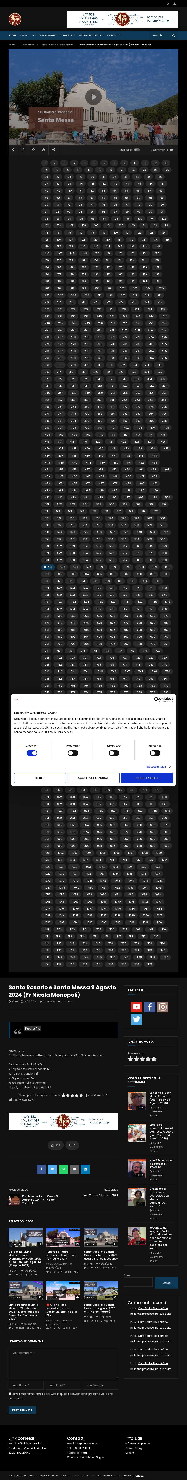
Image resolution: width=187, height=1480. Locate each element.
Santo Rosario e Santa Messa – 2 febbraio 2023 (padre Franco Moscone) (101, 1255)
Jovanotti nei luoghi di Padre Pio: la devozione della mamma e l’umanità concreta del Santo (161, 1238)
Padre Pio (32, 1028)
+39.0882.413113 (81, 1448)
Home (12, 35)
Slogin (139, 1475)
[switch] (73, 753)
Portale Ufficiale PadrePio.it (26, 1443)
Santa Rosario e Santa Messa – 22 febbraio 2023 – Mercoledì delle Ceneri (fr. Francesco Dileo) (24, 1312)
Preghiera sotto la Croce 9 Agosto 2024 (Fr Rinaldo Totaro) (40, 1199)
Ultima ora (67, 35)
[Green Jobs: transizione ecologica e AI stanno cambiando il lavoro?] (137, 1197)
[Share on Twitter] (52, 1169)
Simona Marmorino (60, 1263)
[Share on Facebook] (41, 1169)
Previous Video (18, 1189)
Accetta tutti (147, 777)
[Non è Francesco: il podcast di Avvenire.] (137, 1168)
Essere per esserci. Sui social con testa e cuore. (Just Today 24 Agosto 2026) (162, 1131)
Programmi (48, 35)
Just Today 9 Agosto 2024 (100, 1195)
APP (22, 35)
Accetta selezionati (93, 777)
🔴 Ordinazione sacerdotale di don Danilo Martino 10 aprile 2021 (61, 1310)
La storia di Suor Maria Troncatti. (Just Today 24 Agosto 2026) (160, 1098)
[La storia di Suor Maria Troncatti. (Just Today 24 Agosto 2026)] (137, 1101)
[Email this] (74, 1169)
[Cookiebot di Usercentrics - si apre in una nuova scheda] (157, 699)
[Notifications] (174, 3)
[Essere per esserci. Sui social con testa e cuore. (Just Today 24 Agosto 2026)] (137, 1133)
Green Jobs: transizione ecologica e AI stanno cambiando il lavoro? (159, 1197)
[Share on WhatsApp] (63, 1169)
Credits (130, 1452)
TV (32, 35)
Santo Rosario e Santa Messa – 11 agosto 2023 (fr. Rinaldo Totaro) (99, 1308)
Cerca (127, 1275)
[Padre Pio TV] (15, 19)
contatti (81, 1452)
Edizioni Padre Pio (19, 1452)
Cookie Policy (133, 1448)
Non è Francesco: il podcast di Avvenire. (161, 1163)
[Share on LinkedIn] (85, 1169)
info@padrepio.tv (86, 1443)
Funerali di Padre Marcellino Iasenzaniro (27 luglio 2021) (61, 1255)
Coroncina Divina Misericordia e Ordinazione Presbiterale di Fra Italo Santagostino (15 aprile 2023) (25, 1258)
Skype (100, 1457)
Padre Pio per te (90, 35)
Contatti (114, 35)
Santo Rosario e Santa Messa (57, 44)
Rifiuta (40, 777)
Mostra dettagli (156, 766)
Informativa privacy (137, 1443)
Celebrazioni (28, 44)
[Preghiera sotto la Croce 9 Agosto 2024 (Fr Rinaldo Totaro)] (14, 1199)
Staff (15, 1001)
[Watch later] (167, 3)
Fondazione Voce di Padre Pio (27, 1448)
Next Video (111, 1189)
